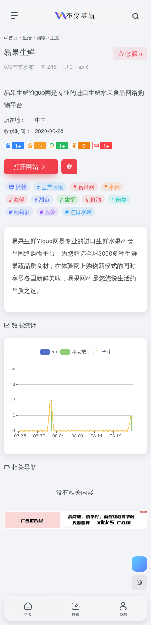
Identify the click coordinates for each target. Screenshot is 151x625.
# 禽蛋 (68, 199)
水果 (114, 240)
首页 (13, 37)
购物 (41, 37)
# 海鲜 (16, 199)
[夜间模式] (139, 582)
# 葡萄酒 (19, 211)
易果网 (76, 277)
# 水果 (112, 187)
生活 (27, 37)
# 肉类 (119, 199)
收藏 (133, 53)
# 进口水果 (78, 211)
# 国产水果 (50, 187)
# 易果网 (83, 187)
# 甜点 (42, 199)
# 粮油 (93, 199)
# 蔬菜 (47, 211)
